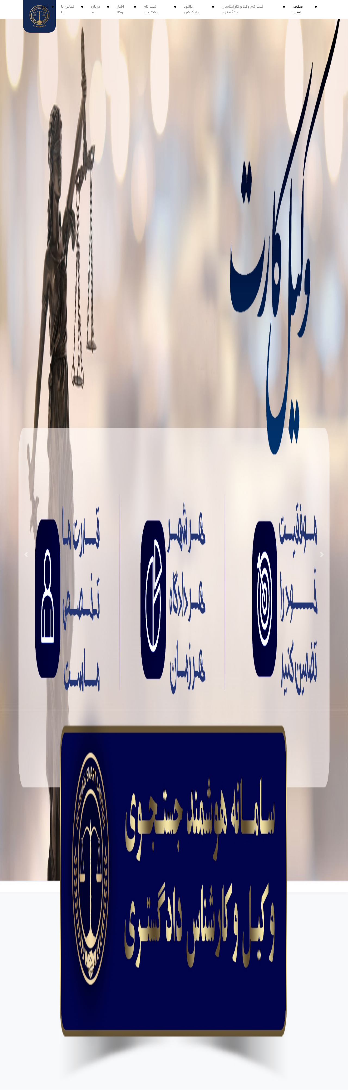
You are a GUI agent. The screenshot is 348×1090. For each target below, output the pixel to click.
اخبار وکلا (120, 9)
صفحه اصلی (298, 9)
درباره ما (95, 9)
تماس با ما (67, 9)
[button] (26, 554)
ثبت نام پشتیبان (151, 9)
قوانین (43, 6)
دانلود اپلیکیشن (192, 9)
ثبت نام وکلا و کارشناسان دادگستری (242, 9)
